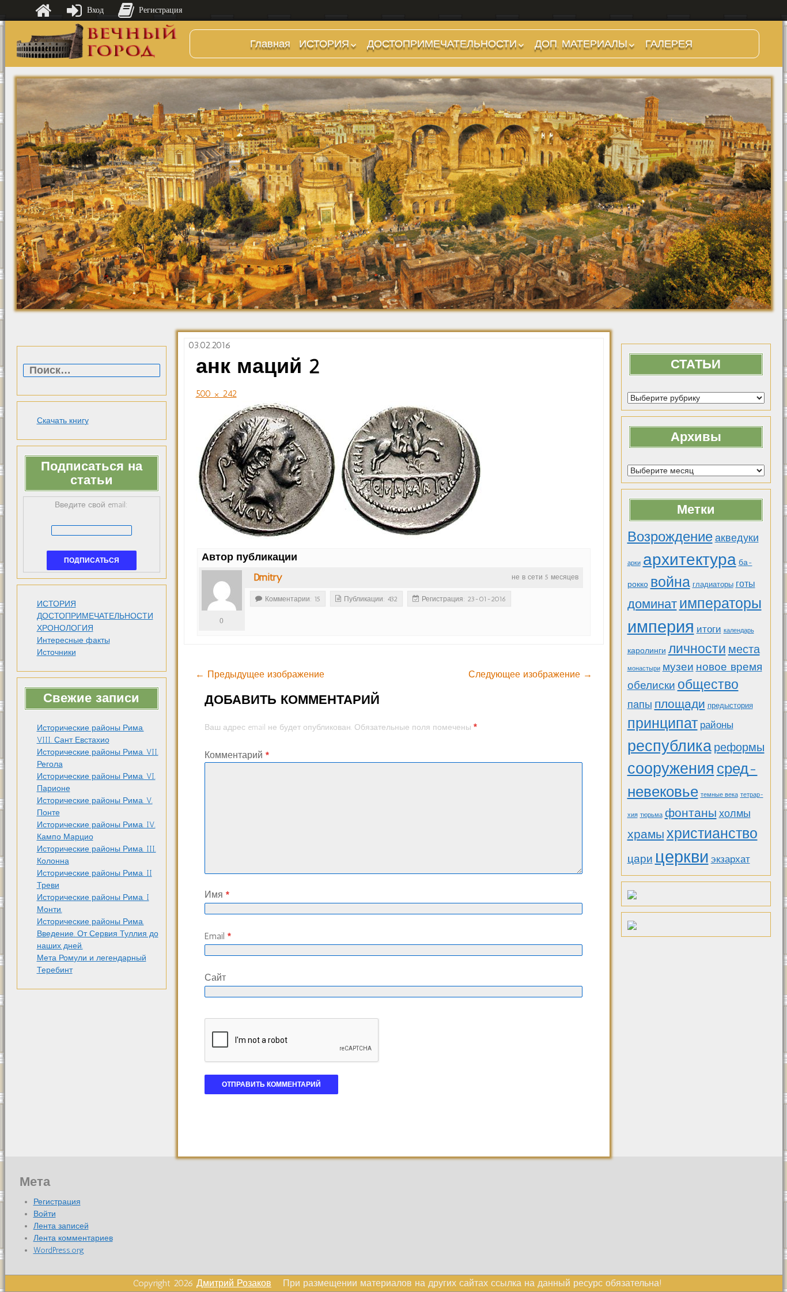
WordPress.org (58, 1250)
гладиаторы (713, 584)
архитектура (689, 559)
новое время (729, 666)
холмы (735, 813)
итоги (709, 629)
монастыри (643, 668)
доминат (652, 604)
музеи (678, 666)
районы (716, 724)
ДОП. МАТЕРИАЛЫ (581, 43)
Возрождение (670, 536)
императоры (720, 603)
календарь (739, 630)
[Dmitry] (222, 590)
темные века (719, 794)
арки (634, 563)
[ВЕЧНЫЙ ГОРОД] (97, 41)
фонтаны (691, 812)
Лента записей (61, 1226)
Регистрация (57, 1202)
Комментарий (237, 754)
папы (639, 704)
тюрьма (651, 815)
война (670, 581)
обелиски (651, 685)
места (744, 649)
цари (640, 858)
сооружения (670, 768)
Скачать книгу (63, 420)
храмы (645, 834)
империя (660, 626)
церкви (682, 856)
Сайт (215, 977)
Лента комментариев (73, 1238)
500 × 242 (216, 393)
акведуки (737, 538)
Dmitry (267, 577)
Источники (56, 652)
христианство (712, 833)
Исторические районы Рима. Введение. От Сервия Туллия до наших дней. (97, 934)
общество (708, 684)
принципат (662, 723)
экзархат (730, 859)
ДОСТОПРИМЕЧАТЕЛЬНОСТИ (442, 43)
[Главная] (43, 10)
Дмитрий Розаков (233, 1283)
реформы (739, 747)
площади (679, 703)
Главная (270, 43)
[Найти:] (91, 371)
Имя (217, 894)
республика (669, 746)
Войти (44, 1214)
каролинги (646, 650)
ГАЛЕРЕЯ (669, 43)
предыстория (730, 705)
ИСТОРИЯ (324, 43)
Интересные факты (73, 640)
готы (745, 583)
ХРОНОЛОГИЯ (65, 628)
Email (218, 936)
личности (697, 649)
